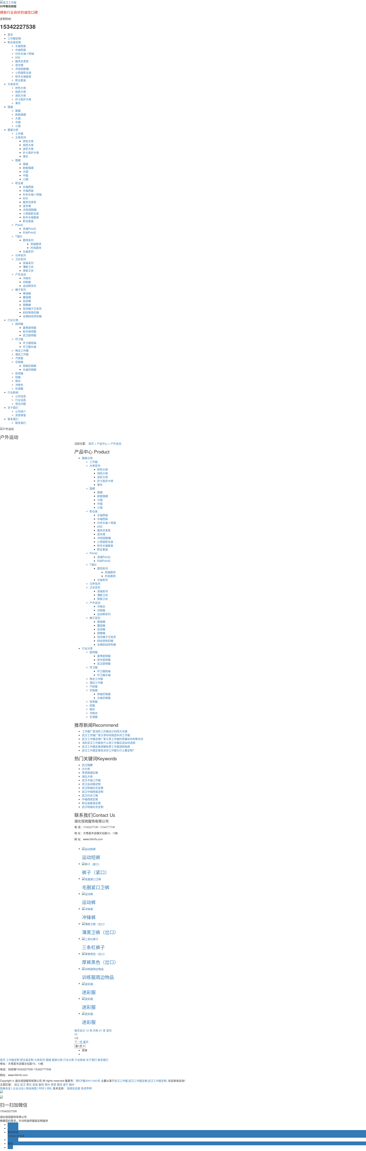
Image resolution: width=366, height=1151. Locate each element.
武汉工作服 (121, 1080)
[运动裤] (87, 893)
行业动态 (20, 400)
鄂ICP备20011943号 (88, 1080)
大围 (18, 118)
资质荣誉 (20, 415)
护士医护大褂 (23, 99)
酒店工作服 (22, 354)
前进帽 (27, 301)
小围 (18, 126)
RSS (41, 1088)
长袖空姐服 (29, 369)
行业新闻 (13, 392)
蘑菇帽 (27, 297)
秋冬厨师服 (29, 331)
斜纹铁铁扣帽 (31, 312)
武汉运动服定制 (91, 784)
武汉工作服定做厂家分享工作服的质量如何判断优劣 (112, 739)
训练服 (27, 282)
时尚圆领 (35, 247)
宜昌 (35, 1084)
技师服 (19, 373)
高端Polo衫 (29, 228)
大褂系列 (13, 84)
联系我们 (13, 419)
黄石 (29, 1084)
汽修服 (19, 358)
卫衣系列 (20, 259)
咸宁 (65, 1084)
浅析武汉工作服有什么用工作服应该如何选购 (108, 742)
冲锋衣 (27, 278)
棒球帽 (27, 293)
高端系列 (28, 263)
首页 (10, 34)
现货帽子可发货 (32, 308)
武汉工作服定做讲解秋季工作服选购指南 (106, 746)
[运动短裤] (89, 848)
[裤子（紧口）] (91, 864)
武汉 (23, 1084)
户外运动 (20, 274)
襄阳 (41, 1084)
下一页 (78, 1042)
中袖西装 (20, 50)
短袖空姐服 (29, 365)
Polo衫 (19, 225)
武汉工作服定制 (157, 1080)
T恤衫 (18, 236)
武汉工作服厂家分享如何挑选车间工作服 (106, 735)
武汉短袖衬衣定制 (92, 807)
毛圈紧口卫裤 (95, 887)
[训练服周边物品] (93, 968)
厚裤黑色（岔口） (100, 962)
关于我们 (13, 407)
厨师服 (19, 324)
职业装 (19, 183)
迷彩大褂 (20, 95)
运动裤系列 (29, 286)
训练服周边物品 (98, 977)
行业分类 (13, 320)
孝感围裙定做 (90, 772)
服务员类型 (22, 61)
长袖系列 (28, 251)
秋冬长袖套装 (23, 76)
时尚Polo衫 (29, 232)
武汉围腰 (87, 765)
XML (49, 1088)
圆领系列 (28, 240)
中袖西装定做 (90, 799)
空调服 (19, 388)
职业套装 (20, 80)
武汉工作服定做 (137, 1080)
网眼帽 (27, 305)
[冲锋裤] (87, 908)
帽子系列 (20, 289)
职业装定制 (14, 42)
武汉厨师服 (29, 335)
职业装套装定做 (91, 803)
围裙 (10, 107)
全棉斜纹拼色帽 (32, 316)
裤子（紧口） (95, 872)
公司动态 (20, 396)
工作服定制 (14, 38)
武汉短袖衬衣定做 (92, 788)
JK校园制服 (22, 69)
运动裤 (89, 902)
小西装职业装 (23, 72)
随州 (71, 1084)
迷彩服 (89, 992)
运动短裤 (91, 857)
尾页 (85, 1042)
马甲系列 (20, 255)
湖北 (16, 1084)
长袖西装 (20, 46)
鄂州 (47, 1084)
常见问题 (20, 404)
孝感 (53, 1084)
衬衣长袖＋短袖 (24, 53)
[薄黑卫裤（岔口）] (94, 923)
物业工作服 (22, 350)
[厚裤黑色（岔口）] (94, 953)
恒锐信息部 (73, 1088)
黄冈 (59, 1084)
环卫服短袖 (29, 343)
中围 (18, 122)
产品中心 (102, 443)
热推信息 (5, 1088)
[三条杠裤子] (90, 938)
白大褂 (86, 769)
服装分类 (13, 130)
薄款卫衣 (28, 267)
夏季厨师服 (29, 327)
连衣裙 (19, 65)
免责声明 (86, 1088)
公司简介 (20, 411)
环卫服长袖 (29, 346)
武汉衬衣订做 (90, 795)
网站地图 (31, 1088)
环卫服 (19, 339)
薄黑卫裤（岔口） (100, 932)
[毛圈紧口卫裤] (91, 878)
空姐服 (19, 362)
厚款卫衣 (28, 270)
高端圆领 (35, 244)
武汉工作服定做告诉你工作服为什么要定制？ (108, 750)
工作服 (19, 133)
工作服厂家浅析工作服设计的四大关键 (104, 731)
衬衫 (18, 57)
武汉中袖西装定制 (92, 791)
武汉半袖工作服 (91, 780)
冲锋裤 (89, 917)
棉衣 (18, 381)
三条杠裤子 (93, 947)
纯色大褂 (20, 91)
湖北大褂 (87, 776)
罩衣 (18, 103)
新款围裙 (20, 114)
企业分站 (18, 1088)
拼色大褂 (20, 88)
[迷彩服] (87, 983)
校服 (18, 377)
